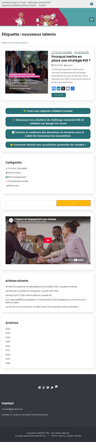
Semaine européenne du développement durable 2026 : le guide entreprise (41, 287)
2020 (8, 355)
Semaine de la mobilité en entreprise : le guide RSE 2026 (32, 291)
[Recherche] (73, 203)
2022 (8, 346)
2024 (8, 337)
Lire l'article (58, 95)
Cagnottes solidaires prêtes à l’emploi (19, 5)
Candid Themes (73, 436)
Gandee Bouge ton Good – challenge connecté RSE (26, 2)
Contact (42, 5)
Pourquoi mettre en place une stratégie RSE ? (71, 59)
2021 (8, 350)
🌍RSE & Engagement (16, 177)
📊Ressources (12, 185)
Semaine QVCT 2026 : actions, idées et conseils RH (29, 295)
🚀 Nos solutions (13, 173)
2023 (8, 342)
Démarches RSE (81, 52)
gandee (69, 65)
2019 (8, 359)
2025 (8, 333)
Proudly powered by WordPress (30, 436)
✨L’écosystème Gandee (17, 181)
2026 (8, 329)
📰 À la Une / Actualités (62, 52)
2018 (8, 363)
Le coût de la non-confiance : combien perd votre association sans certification (42, 307)
